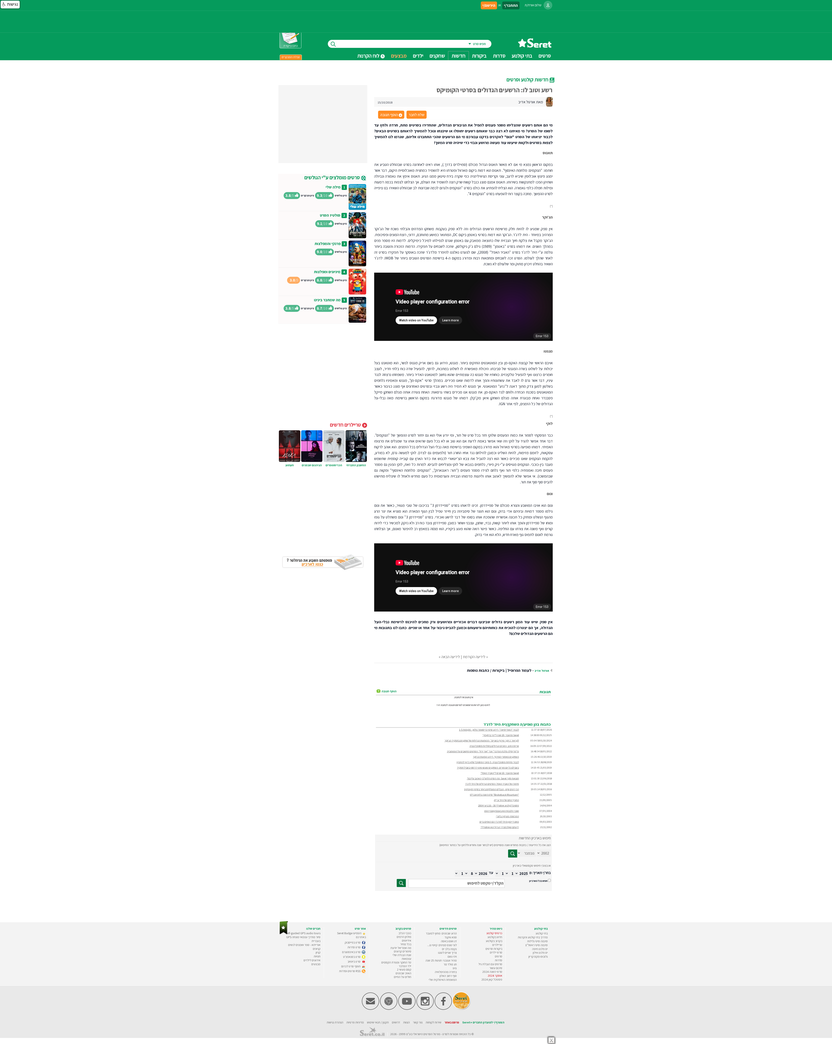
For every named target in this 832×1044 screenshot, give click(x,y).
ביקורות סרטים (494, 949)
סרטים (498, 956)
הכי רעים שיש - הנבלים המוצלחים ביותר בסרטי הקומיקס (491, 789)
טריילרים (497, 945)
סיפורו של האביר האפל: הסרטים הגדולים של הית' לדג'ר (492, 783)
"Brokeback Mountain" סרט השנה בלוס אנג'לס (494, 794)
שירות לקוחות (433, 1022)
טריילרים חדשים (346, 424)
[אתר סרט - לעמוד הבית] (284, 933)
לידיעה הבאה (450, 656)
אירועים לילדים (312, 960)
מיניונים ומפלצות (327, 271)
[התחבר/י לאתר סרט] (548, 5)
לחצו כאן (485, 705)
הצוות (406, 1022)
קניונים (316, 949)
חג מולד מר (450, 964)
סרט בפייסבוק (353, 942)
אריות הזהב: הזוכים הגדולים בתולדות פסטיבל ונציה (494, 746)
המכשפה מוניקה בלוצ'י (507, 816)
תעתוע (290, 465)
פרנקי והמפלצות (328, 243)
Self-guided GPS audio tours (303, 933)
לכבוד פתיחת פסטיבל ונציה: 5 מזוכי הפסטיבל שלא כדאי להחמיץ (488, 762)
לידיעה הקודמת (474, 656)
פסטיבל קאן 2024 (491, 979)
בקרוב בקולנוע (494, 941)
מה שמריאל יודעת (400, 948)
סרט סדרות (354, 947)
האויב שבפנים (403, 973)
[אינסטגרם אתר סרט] (425, 1008)
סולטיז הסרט (330, 215)
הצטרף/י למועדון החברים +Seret (483, 1022)
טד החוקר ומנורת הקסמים (396, 962)
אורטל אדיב (542, 671)
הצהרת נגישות (335, 1022)
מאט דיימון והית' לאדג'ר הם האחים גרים (499, 821)
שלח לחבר (416, 114)
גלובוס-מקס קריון (538, 956)
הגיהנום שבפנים (312, 465)
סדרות (498, 960)
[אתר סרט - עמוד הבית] (535, 46)
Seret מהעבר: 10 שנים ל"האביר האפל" (500, 773)
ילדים (418, 55)
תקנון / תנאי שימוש (378, 1022)
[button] (10, 4)
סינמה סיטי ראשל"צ (536, 945)
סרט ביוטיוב (354, 961)
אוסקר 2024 (495, 976)
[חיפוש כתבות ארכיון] (512, 854)
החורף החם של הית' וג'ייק (506, 800)
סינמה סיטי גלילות (537, 941)
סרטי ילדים (496, 952)
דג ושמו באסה (449, 941)
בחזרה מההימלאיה (446, 972)
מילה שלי (333, 187)
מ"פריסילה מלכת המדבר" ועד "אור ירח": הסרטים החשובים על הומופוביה (483, 751)
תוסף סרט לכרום (351, 966)
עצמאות (406, 959)
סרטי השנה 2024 (492, 972)
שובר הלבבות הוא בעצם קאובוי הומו (501, 811)
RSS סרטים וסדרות (350, 971)
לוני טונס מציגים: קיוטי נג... (442, 945)
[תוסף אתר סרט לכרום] (388, 1008)
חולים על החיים (402, 977)
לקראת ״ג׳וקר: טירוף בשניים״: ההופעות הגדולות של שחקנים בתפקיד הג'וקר (482, 740)
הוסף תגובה (390, 115)
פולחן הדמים (404, 937)
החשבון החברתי (356, 465)
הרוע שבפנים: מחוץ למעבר (441, 933)
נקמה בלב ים (449, 949)
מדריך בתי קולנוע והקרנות (533, 937)
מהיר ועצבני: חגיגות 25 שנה (441, 960)
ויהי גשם (452, 956)
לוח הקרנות (368, 55)
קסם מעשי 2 (404, 969)
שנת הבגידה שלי (402, 955)
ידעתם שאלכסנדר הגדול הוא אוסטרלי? (500, 827)
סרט (444, 1034)
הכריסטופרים (334, 465)
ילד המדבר (405, 966)
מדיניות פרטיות (355, 1022)
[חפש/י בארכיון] (401, 883)
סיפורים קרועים (402, 951)
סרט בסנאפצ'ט (352, 957)
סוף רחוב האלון (448, 976)
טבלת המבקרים (291, 57)
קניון (318, 952)
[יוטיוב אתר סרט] (407, 1008)
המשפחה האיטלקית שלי (443, 980)
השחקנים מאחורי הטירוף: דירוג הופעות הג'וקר (496, 756)
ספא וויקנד (451, 937)
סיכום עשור (495, 968)
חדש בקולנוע (495, 937)
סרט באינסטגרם (351, 952)
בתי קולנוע (542, 933)
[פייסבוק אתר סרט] (443, 1008)
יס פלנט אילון (540, 953)
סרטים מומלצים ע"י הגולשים (332, 177)
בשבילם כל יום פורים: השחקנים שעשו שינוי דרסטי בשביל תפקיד (488, 767)
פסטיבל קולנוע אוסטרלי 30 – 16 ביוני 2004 (498, 805)
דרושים (396, 1022)
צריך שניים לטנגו (447, 953)
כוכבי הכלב (404, 933)
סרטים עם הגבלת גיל (490, 964)
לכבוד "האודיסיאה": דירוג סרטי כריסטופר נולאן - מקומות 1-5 (489, 729)
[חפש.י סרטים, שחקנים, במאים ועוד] (332, 44)
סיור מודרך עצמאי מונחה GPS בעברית (303, 939)
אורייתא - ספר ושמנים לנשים (304, 945)
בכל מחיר (405, 944)
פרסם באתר (452, 1022)
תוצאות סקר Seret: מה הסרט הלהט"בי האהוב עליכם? (493, 778)
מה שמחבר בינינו (327, 299)
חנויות (317, 956)
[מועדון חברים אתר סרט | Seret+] (370, 1008)
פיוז (455, 968)
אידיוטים (406, 940)
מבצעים (399, 55)
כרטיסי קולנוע (494, 933)
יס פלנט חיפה (540, 949)
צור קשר (417, 1022)
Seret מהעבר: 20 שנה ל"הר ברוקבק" (501, 735)
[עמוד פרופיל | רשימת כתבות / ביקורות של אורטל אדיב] (549, 101)
